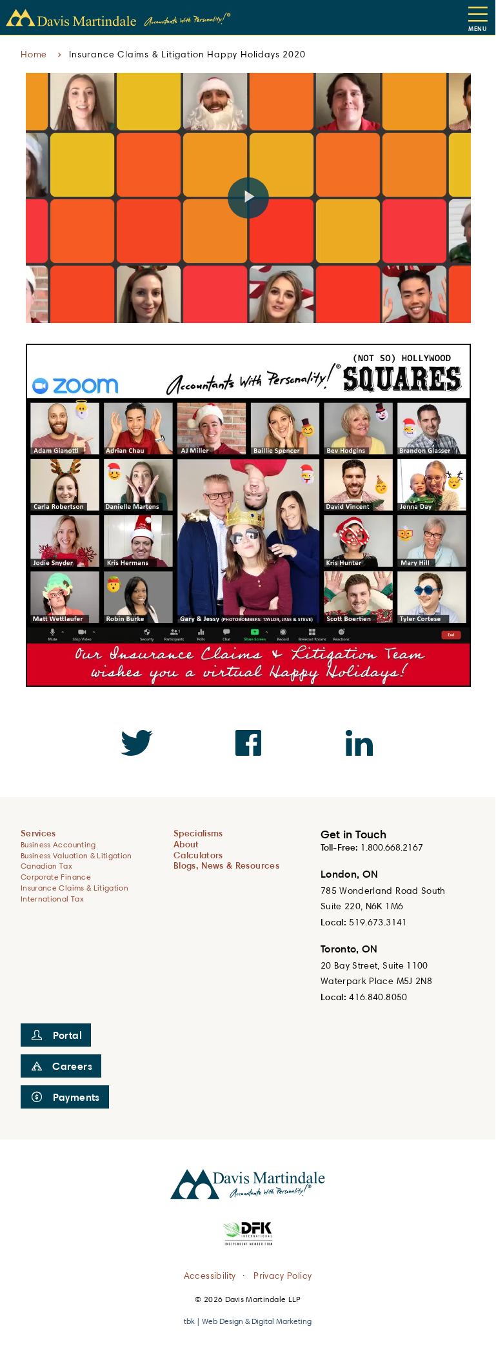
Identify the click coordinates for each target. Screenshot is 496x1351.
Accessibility (210, 1274)
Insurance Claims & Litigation (74, 887)
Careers (72, 1066)
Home (34, 53)
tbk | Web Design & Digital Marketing (248, 1321)
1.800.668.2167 (392, 847)
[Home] (118, 17)
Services (38, 832)
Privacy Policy (282, 1274)
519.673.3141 (378, 921)
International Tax (52, 898)
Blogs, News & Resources (226, 865)
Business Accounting (58, 844)
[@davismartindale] (137, 743)
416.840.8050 (378, 996)
